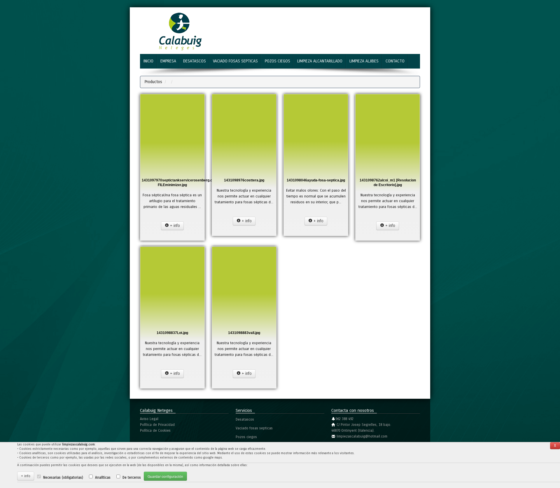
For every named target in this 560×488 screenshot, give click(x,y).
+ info (174, 225)
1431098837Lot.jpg (172, 333)
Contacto (395, 61)
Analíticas (103, 477)
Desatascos (194, 61)
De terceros (132, 477)
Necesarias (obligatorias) (63, 477)
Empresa (168, 61)
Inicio (148, 61)
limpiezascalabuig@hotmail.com (362, 436)
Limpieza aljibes (364, 61)
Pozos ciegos (277, 61)
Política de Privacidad (157, 425)
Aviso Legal (149, 419)
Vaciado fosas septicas (235, 61)
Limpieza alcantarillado (319, 61)
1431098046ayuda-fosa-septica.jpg (316, 180)
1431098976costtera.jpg (244, 180)
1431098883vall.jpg (244, 333)
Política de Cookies (155, 430)
